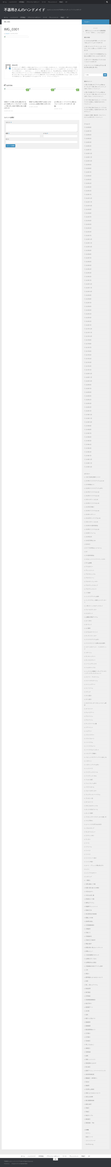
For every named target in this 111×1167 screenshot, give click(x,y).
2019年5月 (88, 440)
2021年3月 (88, 362)
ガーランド (89, 624)
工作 (87, 970)
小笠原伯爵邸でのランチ (92, 955)
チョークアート (90, 712)
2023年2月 (88, 276)
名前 (7, 133)
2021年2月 (88, 366)
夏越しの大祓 (89, 917)
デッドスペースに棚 (91, 723)
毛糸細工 (88, 1041)
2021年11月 (89, 332)
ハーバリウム (89, 742)
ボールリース (89, 802)
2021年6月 (88, 351)
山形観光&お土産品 (91, 962)
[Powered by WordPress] (10, 1163)
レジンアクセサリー (91, 873)
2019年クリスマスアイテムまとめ (95, 481)
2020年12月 (89, 373)
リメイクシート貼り (91, 858)
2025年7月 (88, 172)
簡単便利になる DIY (91, 1063)
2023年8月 (88, 254)
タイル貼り (89, 695)
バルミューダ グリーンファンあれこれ (96, 757)
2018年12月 (89, 459)
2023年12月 (89, 239)
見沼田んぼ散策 (90, 1089)
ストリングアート (90, 684)
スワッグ (88, 692)
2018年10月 (89, 467)
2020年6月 (88, 392)
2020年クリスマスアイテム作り (94, 488)
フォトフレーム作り (91, 783)
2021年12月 (89, 329)
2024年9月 (88, 209)
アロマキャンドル (90, 574)
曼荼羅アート (89, 1007)
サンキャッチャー (90, 656)
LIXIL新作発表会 (90, 555)
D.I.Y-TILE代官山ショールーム (94, 548)
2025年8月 (88, 168)
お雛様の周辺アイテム (92, 617)
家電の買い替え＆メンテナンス (94, 947)
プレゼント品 (89, 798)
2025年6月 (88, 176)
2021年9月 (88, 340)
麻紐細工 (88, 1119)
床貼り (87, 973)
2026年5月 (88, 138)
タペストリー (89, 708)
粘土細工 (88, 1067)
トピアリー (89, 731)
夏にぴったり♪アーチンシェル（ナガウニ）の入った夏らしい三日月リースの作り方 (95, 48)
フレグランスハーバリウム (93, 794)
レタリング (89, 876)
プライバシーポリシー (32, 2)
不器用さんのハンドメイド (24, 10)
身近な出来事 (89, 1096)
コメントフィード (90, 1140)
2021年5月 (88, 355)
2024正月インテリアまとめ (93, 518)
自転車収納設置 (90, 1074)
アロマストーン (90, 578)
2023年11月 (89, 243)
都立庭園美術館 (90, 1100)
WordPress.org (89, 1144)
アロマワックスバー (91, 589)
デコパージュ (89, 716)
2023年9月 (88, 250)
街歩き (87, 1082)
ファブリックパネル (91, 776)
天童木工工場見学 (90, 940)
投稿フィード (89, 1137)
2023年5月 (88, 265)
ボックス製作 (89, 813)
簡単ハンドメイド (90, 1059)
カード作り (89, 621)
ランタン (88, 839)
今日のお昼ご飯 (90, 895)
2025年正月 (89, 537)
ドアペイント (89, 727)
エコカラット (89, 613)
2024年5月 (88, 224)
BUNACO (88, 544)
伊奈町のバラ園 (90, 899)
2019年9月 (88, 426)
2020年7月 (88, 388)
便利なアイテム (90, 902)
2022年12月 (89, 284)
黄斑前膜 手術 (90, 1123)
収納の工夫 (89, 910)
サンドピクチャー (90, 660)
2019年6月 (88, 437)
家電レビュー (89, 951)
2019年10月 (89, 422)
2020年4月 (88, 399)
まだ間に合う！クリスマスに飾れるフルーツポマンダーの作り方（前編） (65, 104)
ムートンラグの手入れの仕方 (93, 824)
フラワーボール (90, 787)
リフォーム (89, 847)
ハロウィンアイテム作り (92, 764)
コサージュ (89, 652)
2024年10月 (89, 205)
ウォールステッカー (91, 609)
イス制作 (88, 592)
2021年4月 (88, 358)
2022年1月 (88, 325)
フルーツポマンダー (91, 791)
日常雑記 (21, 2)
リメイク (88, 850)
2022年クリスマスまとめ (92, 495)
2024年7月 (88, 217)
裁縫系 (87, 1085)
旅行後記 (88, 992)
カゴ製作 (88, 628)
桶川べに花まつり (90, 1018)
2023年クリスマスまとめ (92, 503)
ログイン (88, 1133)
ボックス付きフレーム (92, 809)
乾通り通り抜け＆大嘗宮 (92, 888)
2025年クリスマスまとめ (92, 529)
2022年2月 (88, 321)
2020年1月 (88, 411)
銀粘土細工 (89, 1104)
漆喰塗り (88, 1048)
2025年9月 (88, 164)
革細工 (61, 2)
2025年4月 (88, 183)
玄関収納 (88, 1052)
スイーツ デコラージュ (92, 677)
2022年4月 (88, 314)
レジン (87, 869)
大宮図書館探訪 (90, 925)
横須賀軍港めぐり (90, 1029)
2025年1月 (88, 194)
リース (44, 2)
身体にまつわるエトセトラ (93, 1093)
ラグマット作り (90, 835)
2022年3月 (88, 317)
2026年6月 (88, 135)
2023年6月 (88, 261)
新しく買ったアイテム (92, 985)
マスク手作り (89, 820)
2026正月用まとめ (91, 540)
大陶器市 (88, 929)
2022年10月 (89, 291)
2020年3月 (88, 403)
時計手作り (89, 1003)
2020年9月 (88, 385)
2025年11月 (89, 157)
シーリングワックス (91, 664)
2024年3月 (88, 232)
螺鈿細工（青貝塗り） (92, 1078)
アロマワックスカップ (92, 585)
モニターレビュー (90, 832)
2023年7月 (88, 258)
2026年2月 (88, 146)
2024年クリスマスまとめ (92, 510)
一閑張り (88, 880)
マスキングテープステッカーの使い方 (96, 817)
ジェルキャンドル (90, 667)
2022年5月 (88, 310)
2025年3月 (88, 187)
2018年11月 (89, 463)
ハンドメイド (13, 2)
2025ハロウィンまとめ (92, 522)
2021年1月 (88, 370)
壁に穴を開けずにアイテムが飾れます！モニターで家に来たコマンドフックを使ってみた (95, 86)
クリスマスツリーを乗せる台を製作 (95, 643)
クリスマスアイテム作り (92, 639)
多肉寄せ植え (89, 921)
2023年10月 (89, 246)
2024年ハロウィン (91, 514)
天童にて (88, 932)
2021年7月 (88, 347)
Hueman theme (23, 1163)
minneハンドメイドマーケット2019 (95, 559)
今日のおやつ (89, 891)
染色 (87, 1014)
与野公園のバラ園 (90, 884)
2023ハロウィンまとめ (92, 499)
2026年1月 (88, 149)
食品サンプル (89, 1115)
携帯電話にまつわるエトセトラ (94, 977)
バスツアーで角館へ (91, 753)
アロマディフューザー (92, 581)
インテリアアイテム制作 (92, 596)
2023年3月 (88, 273)
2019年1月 (88, 455)
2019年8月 (88, 429)
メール (45, 133)
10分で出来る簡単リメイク (93, 477)
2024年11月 (89, 202)
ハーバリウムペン (90, 746)
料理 (87, 981)
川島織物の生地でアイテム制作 (94, 966)
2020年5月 (88, 396)
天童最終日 (89, 936)
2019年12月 (89, 414)
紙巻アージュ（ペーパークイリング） (96, 1070)
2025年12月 (89, 153)
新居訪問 (88, 988)
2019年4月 (88, 444)
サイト (7, 139)
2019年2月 (88, 452)
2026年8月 (88, 127)
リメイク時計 (89, 861)
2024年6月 (88, 220)
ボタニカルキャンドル (92, 805)
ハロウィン (89, 761)
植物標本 (88, 1022)
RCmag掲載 (89, 563)
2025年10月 (89, 161)
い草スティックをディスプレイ (94, 606)
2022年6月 (88, 306)
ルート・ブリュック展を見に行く (95, 865)
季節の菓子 (89, 944)
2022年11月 (89, 288)
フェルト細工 (89, 779)
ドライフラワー (90, 735)
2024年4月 (88, 228)
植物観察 (88, 1026)
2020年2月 (88, 407)
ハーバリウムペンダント (92, 750)
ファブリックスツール (92, 772)
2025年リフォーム (91, 533)
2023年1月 (88, 280)
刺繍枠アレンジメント (92, 906)
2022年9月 (88, 295)
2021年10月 (89, 336)
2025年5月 (88, 179)
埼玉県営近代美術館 (91, 914)
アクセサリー (89, 566)
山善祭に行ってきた (91, 958)
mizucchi (7, 33)
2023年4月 (88, 269)
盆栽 (87, 1055)
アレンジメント (52, 2)
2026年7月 (88, 131)
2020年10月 (89, 381)
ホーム (5, 2)
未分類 (87, 1011)
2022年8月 (88, 299)
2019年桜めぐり (90, 484)
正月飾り (88, 1033)
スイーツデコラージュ (92, 680)
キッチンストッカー (91, 635)
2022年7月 (88, 302)
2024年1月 (88, 235)
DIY (66, 2)
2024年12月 (89, 198)
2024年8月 (88, 213)
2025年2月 (88, 190)
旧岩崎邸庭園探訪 (90, 999)
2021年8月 (88, 343)
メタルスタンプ (90, 828)
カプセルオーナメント (92, 632)
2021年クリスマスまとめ (92, 492)
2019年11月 (89, 418)
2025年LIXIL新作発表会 (92, 525)
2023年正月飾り (90, 507)
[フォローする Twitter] (106, 22)
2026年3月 (88, 142)
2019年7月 (88, 433)
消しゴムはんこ (90, 1044)
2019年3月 (88, 448)
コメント (9, 122)
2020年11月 (89, 377)
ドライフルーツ (90, 738)
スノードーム (89, 688)
